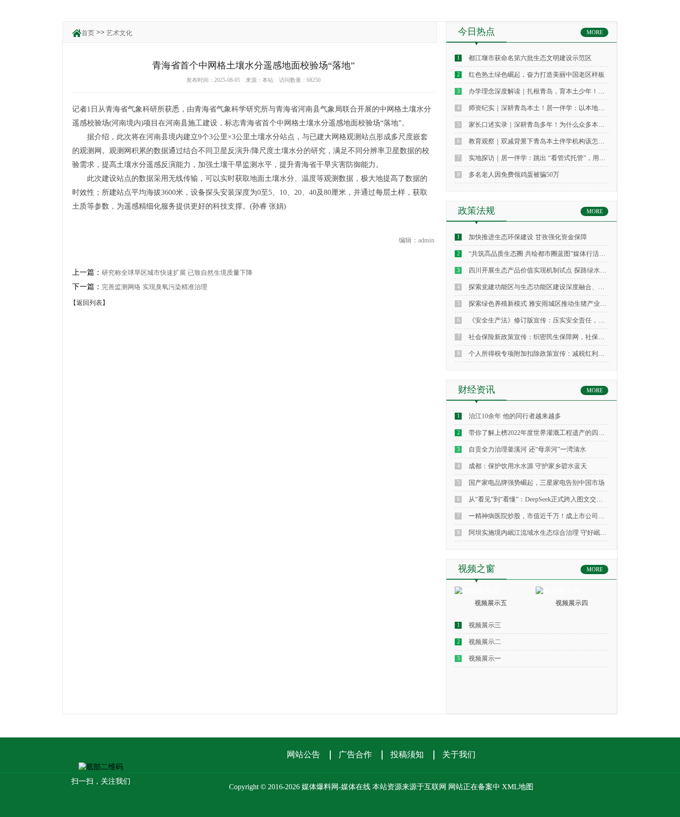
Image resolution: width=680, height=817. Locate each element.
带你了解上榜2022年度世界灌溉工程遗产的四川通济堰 (546, 432)
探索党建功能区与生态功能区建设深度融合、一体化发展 (550, 287)
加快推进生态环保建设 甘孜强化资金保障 (528, 237)
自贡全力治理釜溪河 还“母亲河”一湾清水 (527, 449)
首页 (87, 33)
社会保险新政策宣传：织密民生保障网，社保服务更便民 (550, 337)
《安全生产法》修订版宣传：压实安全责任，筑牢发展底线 (553, 320)
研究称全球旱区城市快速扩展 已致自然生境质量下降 (177, 272)
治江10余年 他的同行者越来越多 (515, 416)
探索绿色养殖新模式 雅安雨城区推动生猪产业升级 (541, 303)
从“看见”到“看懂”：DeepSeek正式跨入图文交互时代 (542, 499)
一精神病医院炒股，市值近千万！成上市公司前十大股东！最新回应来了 (572, 516)
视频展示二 (485, 641)
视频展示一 (485, 658)
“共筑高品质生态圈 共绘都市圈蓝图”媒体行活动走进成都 (550, 253)
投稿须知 (407, 754)
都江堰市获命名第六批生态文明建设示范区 (530, 58)
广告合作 (355, 754)
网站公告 (303, 754)
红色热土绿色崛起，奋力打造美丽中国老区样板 (537, 74)
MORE (595, 32)
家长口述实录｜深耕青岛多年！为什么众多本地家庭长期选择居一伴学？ (572, 124)
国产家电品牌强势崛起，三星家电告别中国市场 (537, 482)
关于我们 (459, 754)
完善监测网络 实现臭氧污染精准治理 (154, 287)
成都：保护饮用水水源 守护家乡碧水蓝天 (528, 466)
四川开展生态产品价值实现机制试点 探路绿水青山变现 (547, 270)
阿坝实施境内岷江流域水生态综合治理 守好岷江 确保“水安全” (557, 532)
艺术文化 (119, 33)
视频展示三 (485, 625)
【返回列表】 (89, 302)
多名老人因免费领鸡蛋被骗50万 (514, 174)
